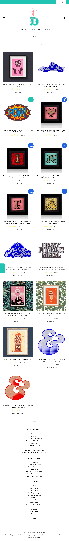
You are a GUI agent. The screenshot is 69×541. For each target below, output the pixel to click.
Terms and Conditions (34, 440)
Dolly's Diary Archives (34, 471)
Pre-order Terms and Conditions (34, 452)
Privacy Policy (34, 443)
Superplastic (34, 516)
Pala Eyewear (34, 511)
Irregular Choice (34, 495)
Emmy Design (34, 490)
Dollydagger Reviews (34, 473)
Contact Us (34, 436)
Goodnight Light (34, 493)
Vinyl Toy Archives (34, 476)
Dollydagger (34, 488)
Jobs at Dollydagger (34, 466)
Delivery (34, 447)
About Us (34, 433)
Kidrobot (34, 497)
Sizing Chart (34, 469)
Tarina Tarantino (34, 520)
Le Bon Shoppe (34, 499)
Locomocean (34, 502)
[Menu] (4, 18)
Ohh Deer (34, 509)
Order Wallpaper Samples (34, 464)
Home (26, 40)
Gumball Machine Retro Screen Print (17, 359)
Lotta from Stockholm (34, 504)
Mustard (34, 506)
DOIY (34, 486)
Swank (35, 518)
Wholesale (34, 462)
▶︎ (34, 419)
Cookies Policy (34, 445)
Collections (34, 40)
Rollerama (34, 513)
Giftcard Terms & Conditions (34, 450)
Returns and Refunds (34, 438)
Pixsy (39, 537)
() (61, 2)
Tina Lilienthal (34, 523)
